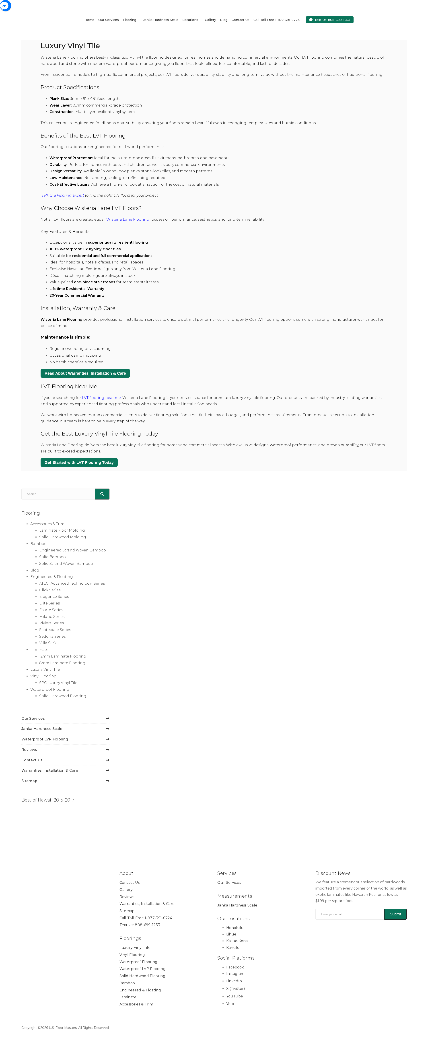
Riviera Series (51, 623)
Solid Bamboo (52, 557)
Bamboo (38, 544)
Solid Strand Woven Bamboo (66, 563)
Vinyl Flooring (43, 676)
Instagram (235, 974)
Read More (265, 603)
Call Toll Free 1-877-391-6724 (276, 20)
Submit (395, 914)
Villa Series (49, 643)
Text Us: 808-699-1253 (332, 19)
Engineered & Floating (51, 577)
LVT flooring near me (101, 398)
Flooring (129, 20)
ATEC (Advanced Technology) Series (72, 583)
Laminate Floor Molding (62, 530)
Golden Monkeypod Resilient (323, 580)
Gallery (210, 20)
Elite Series (49, 603)
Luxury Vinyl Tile (45, 669)
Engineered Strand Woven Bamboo (72, 550)
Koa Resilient (314, 707)
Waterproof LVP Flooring (44, 739)
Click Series (49, 590)
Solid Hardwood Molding (62, 537)
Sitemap (29, 781)
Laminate (39, 649)
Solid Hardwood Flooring (62, 696)
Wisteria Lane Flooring (127, 219)
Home (89, 20)
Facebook (235, 967)
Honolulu (235, 928)
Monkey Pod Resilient (152, 707)
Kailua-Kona (237, 941)
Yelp (230, 1004)
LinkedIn (234, 981)
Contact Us (240, 20)
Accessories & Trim (47, 524)
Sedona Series (52, 636)
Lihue (231, 934)
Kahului (233, 947)
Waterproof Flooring (49, 689)
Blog (223, 20)
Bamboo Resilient (233, 707)
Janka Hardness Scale (160, 20)
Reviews (29, 750)
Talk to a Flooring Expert (62, 195)
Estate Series (51, 610)
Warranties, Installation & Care (49, 770)
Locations (190, 20)
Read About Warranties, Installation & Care (85, 373)
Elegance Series (54, 596)
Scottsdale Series (55, 630)
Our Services (108, 20)
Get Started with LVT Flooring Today (79, 462)
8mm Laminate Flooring (62, 663)
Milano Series (51, 617)
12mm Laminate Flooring (62, 656)
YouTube (234, 996)
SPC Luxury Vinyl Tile (58, 683)
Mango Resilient (231, 578)
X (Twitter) (235, 989)
